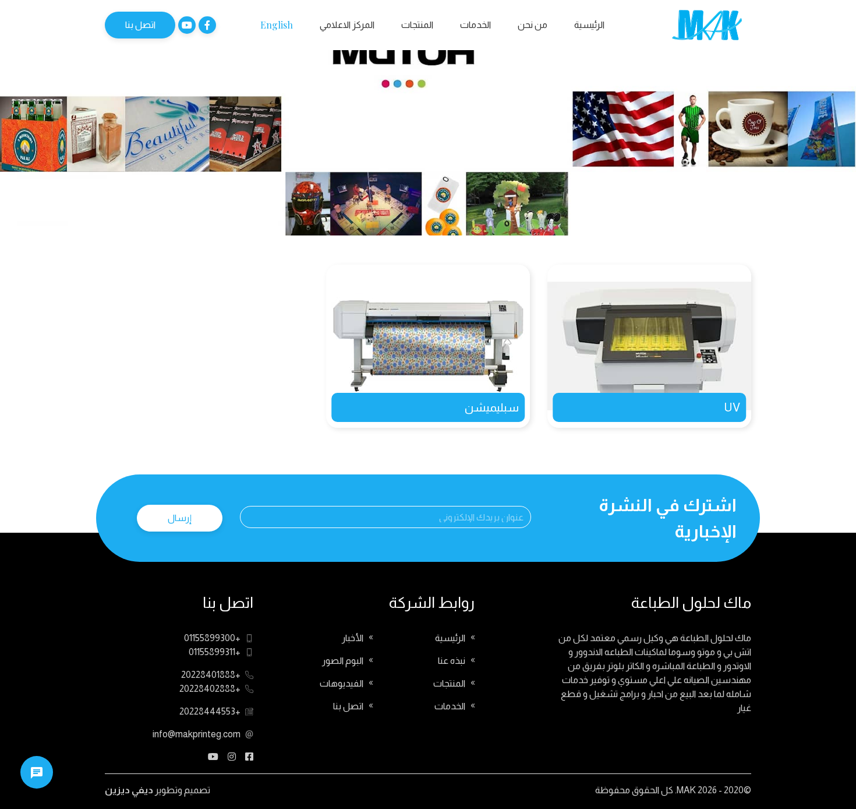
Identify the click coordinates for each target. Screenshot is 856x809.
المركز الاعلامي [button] (347, 25)
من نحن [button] (532, 25)
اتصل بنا (140, 25)
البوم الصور (342, 661)
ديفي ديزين (129, 790)
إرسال (180, 518)
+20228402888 (209, 689)
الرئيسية (589, 25)
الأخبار (352, 638)
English (276, 25)
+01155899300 (212, 638)
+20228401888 (210, 675)
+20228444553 (209, 711)
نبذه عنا (451, 661)
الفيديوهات (341, 683)
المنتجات (417, 25)
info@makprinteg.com (196, 734)
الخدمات (475, 25)
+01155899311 (214, 652)
